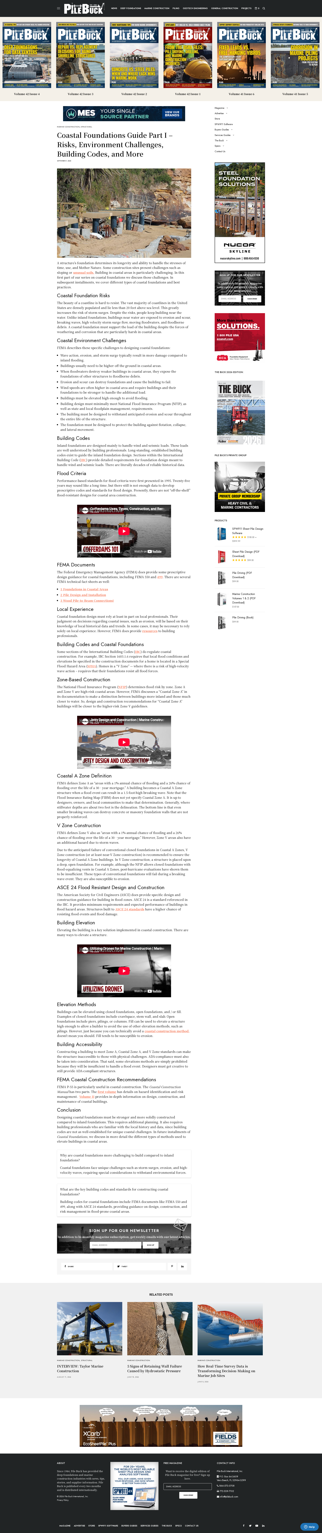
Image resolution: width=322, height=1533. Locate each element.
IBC (83, 460)
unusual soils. (83, 272)
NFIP (122, 687)
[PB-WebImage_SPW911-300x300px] (134, 1485)
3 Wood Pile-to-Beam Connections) (87, 600)
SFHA (91, 666)
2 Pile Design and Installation (83, 595)
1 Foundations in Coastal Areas (84, 589)
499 (160, 577)
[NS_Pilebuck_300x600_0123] (240, 212)
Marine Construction (68, 127)
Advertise (219, 113)
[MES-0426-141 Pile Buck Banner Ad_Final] (124, 113)
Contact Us (220, 151)
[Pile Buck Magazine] (84, 8)
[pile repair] (240, 338)
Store (217, 118)
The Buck (219, 140)
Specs (217, 146)
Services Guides (222, 135)
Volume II (86, 1096)
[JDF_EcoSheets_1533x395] (161, 1425)
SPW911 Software (224, 124)
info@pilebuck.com (229, 1496)
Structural (86, 127)
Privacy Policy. (63, 1500)
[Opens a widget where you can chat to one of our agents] (309, 1527)
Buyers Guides (222, 129)
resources (149, 631)
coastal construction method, (167, 1031)
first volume (107, 1091)
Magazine (219, 108)
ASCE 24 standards (129, 909)
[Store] (240, 486)
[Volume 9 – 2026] (240, 412)
